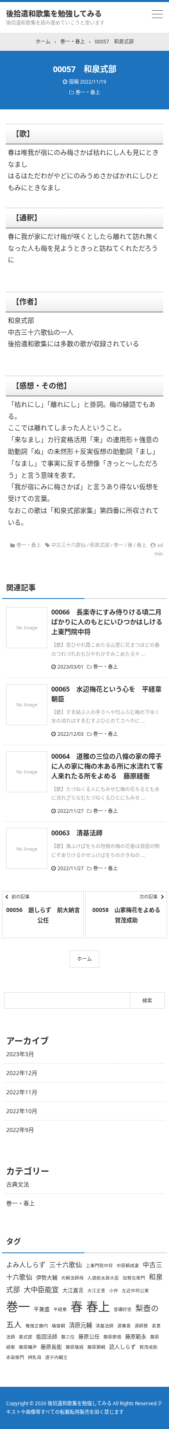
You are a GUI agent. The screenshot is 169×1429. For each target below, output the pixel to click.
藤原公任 (89, 1336)
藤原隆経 (75, 1347)
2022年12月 (21, 1073)
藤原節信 (112, 1337)
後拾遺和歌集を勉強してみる (54, 13)
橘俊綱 (58, 1326)
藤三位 (68, 1337)
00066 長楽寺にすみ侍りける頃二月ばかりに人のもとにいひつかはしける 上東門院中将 (110, 622)
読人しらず (122, 1346)
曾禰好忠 (123, 1309)
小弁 (113, 1290)
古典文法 (17, 1184)
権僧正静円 (36, 1326)
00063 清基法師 (77, 832)
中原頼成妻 (127, 1265)
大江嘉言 (73, 1290)
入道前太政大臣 (103, 1278)
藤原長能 (51, 1346)
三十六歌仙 (65, 1264)
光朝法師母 (72, 1278)
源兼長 (124, 1326)
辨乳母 (34, 1357)
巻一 (118, 545)
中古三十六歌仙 (68, 545)
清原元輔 (80, 1325)
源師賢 (141, 1326)
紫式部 (25, 1337)
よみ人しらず (26, 1264)
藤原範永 (135, 1336)
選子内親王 (56, 1357)
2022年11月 (21, 1092)
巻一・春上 (87, 92)
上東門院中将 (99, 1265)
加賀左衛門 (134, 1278)
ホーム (84, 958)
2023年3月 (20, 1054)
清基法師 (105, 1326)
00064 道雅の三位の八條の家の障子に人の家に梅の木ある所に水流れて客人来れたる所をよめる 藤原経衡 (107, 766)
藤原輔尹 (28, 1347)
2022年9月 (20, 1130)
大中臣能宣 (41, 1289)
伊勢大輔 (46, 1277)
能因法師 (46, 1336)
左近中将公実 (135, 1290)
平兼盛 (42, 1309)
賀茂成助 (148, 1347)
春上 (141, 545)
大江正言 (96, 1290)
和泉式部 (100, 545)
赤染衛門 (15, 1357)
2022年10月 (21, 1111)
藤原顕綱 (96, 1347)
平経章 (60, 1309)
